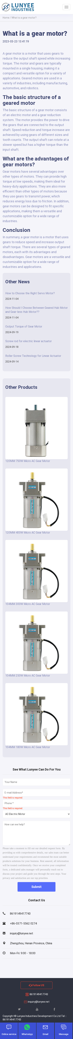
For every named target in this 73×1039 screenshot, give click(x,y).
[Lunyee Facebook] (54, 1009)
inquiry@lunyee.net (38, 1001)
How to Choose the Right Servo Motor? (30, 293)
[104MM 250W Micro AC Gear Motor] (36, 642)
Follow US (38, 985)
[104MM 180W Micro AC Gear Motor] (36, 714)
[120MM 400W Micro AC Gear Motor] (36, 500)
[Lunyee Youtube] (37, 1009)
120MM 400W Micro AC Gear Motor (27, 532)
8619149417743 (38, 994)
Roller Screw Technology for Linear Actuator (33, 356)
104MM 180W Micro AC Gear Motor (27, 747)
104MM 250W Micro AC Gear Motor (27, 675)
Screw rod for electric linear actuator (28, 341)
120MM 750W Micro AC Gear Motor (27, 461)
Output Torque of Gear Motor (23, 326)
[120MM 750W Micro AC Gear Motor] (36, 428)
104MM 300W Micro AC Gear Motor (27, 604)
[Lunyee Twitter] (19, 1009)
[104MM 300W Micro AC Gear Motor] (36, 571)
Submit (36, 887)
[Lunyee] (17, 7)
